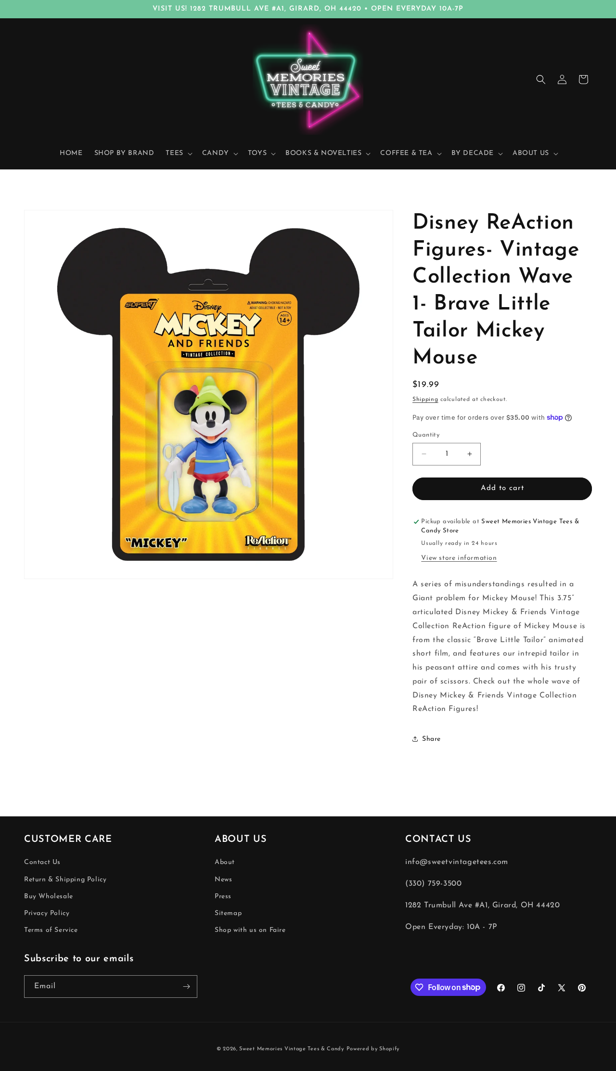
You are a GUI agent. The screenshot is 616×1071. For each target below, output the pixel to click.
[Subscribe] (186, 986)
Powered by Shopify (373, 1049)
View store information (459, 558)
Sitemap (228, 913)
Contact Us (42, 862)
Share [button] (431, 739)
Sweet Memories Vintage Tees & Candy (291, 1049)
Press (223, 896)
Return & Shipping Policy (65, 879)
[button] (178, 153)
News (223, 879)
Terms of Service (51, 930)
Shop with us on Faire (250, 930)
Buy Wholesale (48, 896)
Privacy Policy (46, 913)
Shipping (425, 399)
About (225, 862)
